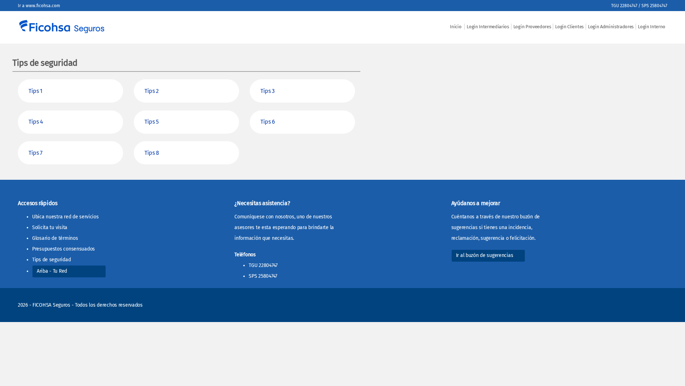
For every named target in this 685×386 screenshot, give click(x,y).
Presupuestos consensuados (63, 249)
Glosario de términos (55, 238)
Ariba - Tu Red (52, 271)
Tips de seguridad (51, 260)
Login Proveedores (532, 26)
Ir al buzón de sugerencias (484, 255)
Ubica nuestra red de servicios (65, 217)
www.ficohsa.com (43, 5)
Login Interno (651, 26)
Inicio (456, 26)
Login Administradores (611, 26)
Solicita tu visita (49, 227)
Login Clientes (569, 26)
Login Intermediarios (488, 26)
